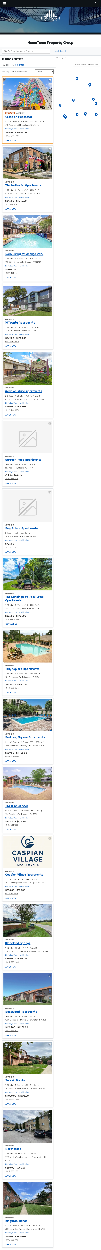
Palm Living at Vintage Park (24, 254)
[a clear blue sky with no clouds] (50, 15)
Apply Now (10, 140)
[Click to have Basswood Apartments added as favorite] (50, 976)
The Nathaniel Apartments (23, 185)
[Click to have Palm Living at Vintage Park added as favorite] (50, 218)
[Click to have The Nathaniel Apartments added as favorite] (50, 149)
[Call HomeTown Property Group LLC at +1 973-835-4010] (96, 3)
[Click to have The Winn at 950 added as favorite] (50, 770)
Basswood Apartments (21, 1011)
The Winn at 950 (16, 806)
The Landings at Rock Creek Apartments (26, 598)
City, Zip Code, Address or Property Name (21, 51)
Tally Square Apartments (22, 669)
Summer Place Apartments (23, 459)
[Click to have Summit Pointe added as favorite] (50, 1044)
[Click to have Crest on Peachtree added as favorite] (50, 80)
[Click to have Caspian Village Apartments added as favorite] (50, 839)
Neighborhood (25, 128)
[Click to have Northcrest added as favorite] (50, 1113)
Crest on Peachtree (18, 117)
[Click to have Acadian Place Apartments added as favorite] (50, 355)
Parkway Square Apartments (25, 737)
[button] (65, 117)
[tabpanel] (28, 663)
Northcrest (13, 1149)
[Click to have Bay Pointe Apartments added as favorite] (50, 492)
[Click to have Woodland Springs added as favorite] (50, 907)
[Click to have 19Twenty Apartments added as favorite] (50, 286)
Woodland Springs (17, 943)
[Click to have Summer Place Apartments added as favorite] (50, 424)
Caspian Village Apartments (24, 874)
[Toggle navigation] (4, 3)
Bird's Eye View (11, 128)
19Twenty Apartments (20, 322)
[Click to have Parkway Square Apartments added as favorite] (50, 701)
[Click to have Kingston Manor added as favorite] (50, 1185)
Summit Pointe (15, 1080)
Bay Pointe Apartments (21, 528)
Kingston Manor (16, 1221)
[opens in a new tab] (27, 94)
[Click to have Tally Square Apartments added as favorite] (50, 633)
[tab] (6, 64)
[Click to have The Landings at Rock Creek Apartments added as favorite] (50, 561)
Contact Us (11, 624)
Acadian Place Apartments (23, 391)
